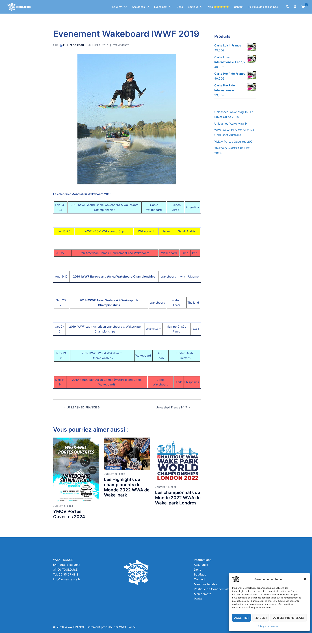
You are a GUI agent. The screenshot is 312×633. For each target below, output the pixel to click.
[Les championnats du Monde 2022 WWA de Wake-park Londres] (178, 460)
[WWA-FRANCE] (19, 6)
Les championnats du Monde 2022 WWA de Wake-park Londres (178, 498)
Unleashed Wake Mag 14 (231, 123)
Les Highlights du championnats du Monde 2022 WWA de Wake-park (127, 487)
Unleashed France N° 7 (171, 407)
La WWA (117, 6)
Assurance (138, 6)
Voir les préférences (288, 617)
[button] (305, 579)
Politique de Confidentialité (212, 589)
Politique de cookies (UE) (263, 6)
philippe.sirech (73, 45)
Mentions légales (205, 584)
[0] (303, 6)
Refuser (260, 617)
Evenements (121, 45)
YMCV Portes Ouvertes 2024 (69, 514)
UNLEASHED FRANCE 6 (83, 407)
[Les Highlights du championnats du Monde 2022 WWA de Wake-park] (127, 453)
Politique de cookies (267, 626)
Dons (180, 6)
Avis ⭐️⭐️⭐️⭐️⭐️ (218, 6)
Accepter (241, 617)
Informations (202, 560)
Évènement (160, 6)
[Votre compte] (295, 6)
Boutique (193, 6)
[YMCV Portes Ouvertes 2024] (76, 469)
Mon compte (202, 594)
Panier (198, 598)
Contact (238, 6)
